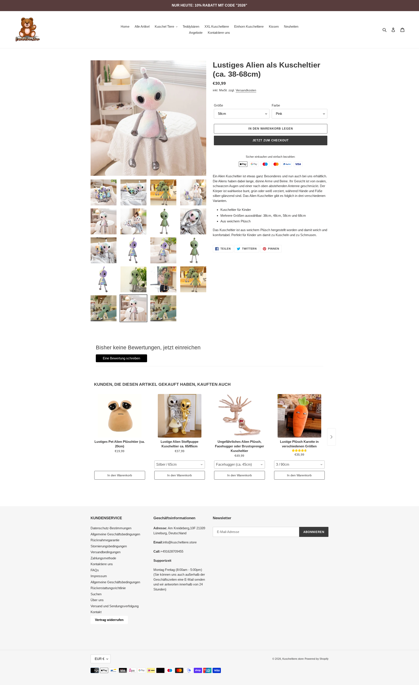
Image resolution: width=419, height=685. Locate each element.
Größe (218, 105)
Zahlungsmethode (103, 558)
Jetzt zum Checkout (270, 140)
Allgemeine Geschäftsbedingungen (115, 534)
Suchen (96, 594)
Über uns (97, 600)
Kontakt (96, 612)
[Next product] (331, 437)
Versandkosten (246, 90)
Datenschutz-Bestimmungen (111, 528)
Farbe (276, 105)
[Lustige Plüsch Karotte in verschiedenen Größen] (299, 416)
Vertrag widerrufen (109, 620)
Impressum (99, 576)
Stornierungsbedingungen (109, 546)
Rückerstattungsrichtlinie (108, 588)
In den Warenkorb (119, 475)
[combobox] (179, 464)
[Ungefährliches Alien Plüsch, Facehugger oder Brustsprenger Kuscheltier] (239, 416)
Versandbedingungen (105, 552)
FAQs (95, 570)
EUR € (99, 659)
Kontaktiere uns (102, 564)
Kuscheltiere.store (293, 658)
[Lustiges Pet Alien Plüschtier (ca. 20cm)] (119, 416)
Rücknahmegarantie (105, 540)
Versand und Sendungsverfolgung (115, 606)
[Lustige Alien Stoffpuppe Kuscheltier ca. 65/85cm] (179, 416)
